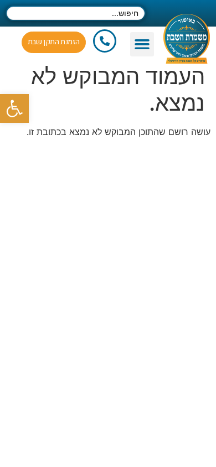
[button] (142, 44)
